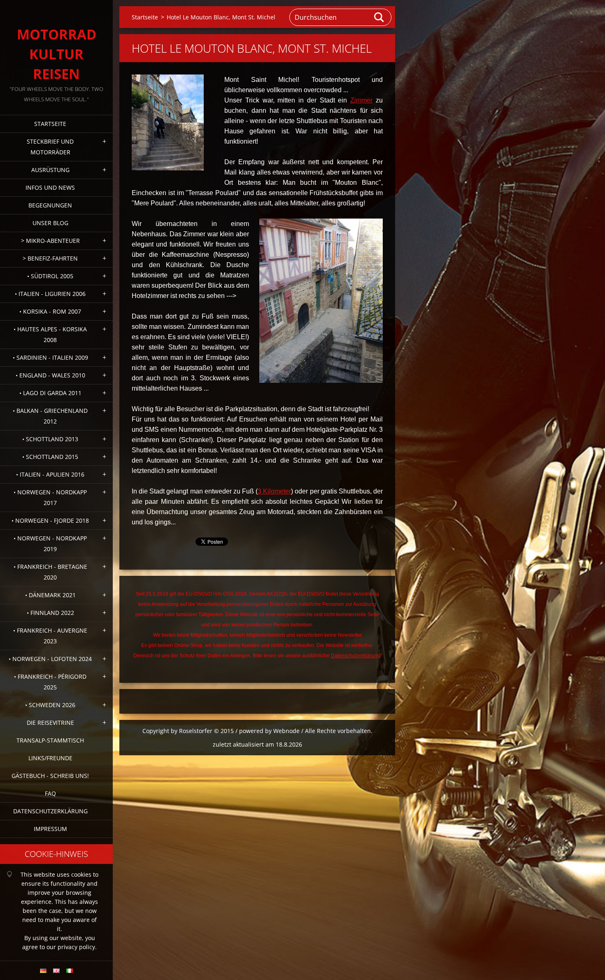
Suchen (379, 17)
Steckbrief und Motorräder (50, 146)
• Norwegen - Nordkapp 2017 (50, 497)
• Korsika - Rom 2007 (50, 311)
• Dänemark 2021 (50, 595)
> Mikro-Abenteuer (50, 240)
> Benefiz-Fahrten (50, 258)
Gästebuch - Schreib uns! (50, 776)
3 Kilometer (274, 491)
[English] (56, 970)
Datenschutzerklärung (50, 811)
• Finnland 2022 (50, 613)
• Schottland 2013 (50, 439)
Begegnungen (50, 205)
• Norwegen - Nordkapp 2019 (50, 543)
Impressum (50, 829)
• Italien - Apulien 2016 (50, 474)
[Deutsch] (43, 970)
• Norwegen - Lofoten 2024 (50, 659)
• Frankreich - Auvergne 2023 (50, 635)
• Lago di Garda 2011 (50, 393)
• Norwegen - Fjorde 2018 (50, 520)
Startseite (50, 124)
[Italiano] (69, 970)
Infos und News (50, 187)
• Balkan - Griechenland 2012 (50, 416)
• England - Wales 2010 (50, 375)
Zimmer (361, 100)
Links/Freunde (50, 758)
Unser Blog (50, 223)
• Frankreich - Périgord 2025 (50, 682)
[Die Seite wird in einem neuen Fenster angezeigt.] (168, 122)
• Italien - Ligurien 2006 (50, 294)
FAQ (50, 793)
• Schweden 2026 (50, 705)
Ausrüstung (50, 170)
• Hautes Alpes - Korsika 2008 (50, 334)
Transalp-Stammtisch (50, 740)
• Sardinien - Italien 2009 (50, 357)
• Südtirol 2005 (50, 276)
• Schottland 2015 (50, 457)
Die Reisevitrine (50, 722)
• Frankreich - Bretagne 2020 (50, 572)
